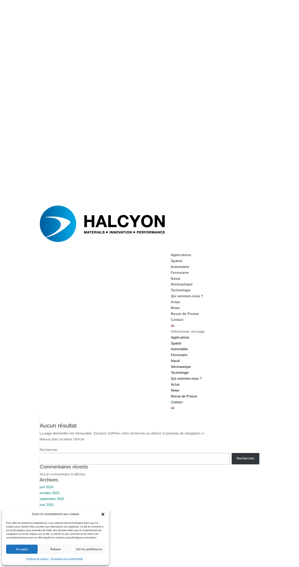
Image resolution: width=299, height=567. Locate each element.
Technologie (180, 373)
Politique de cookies (37, 558)
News (175, 308)
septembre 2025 (52, 499)
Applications (180, 337)
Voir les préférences (89, 549)
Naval (175, 278)
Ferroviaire (180, 272)
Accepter (22, 549)
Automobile (180, 267)
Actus (175, 384)
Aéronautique (182, 284)
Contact (177, 319)
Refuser (55, 549)
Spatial (176, 261)
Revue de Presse (185, 314)
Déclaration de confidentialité (67, 558)
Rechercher (48, 450)
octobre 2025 (49, 493)
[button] (103, 514)
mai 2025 (46, 505)
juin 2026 (46, 487)
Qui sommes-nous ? (187, 296)
